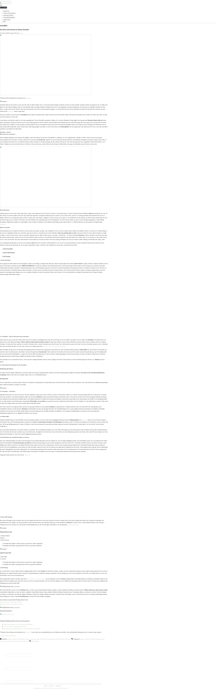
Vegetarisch (68, 639)
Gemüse (2, 641)
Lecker (15, 641)
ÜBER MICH (7, 19)
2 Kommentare (35, 641)
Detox (82, 639)
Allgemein (10, 639)
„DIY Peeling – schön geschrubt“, (36, 579)
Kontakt (45, 685)
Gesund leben (35, 639)
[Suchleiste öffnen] (1, 5)
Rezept (58, 639)
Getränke (42, 639)
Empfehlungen (21, 639)
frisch (102, 639)
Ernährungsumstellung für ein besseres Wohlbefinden (18, 624)
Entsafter (98, 639)
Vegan (62, 639)
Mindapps (2, 224)
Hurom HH (27, 455)
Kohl (12, 641)
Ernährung (28, 639)
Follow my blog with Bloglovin (8, 635)
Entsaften (92, 639)
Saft (28, 641)
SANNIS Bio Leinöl (73, 524)
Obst (19, 641)
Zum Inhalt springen (5, 1)
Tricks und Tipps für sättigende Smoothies (54, 346)
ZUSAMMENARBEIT (9, 17)
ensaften (86, 639)
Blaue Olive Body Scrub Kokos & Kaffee (11, 602)
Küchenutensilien (50, 639)
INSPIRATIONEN (8, 15)
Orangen (23, 641)
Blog (15, 639)
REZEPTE (6, 11)
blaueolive (28, 98)
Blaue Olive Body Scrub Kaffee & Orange (11, 604)
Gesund (7, 641)
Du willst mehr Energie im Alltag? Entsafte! (14, 29)
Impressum (51, 685)
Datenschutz (58, 685)
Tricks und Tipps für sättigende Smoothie (14, 626)
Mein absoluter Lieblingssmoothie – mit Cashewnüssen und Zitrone (21, 628)
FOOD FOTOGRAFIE (9, 13)
